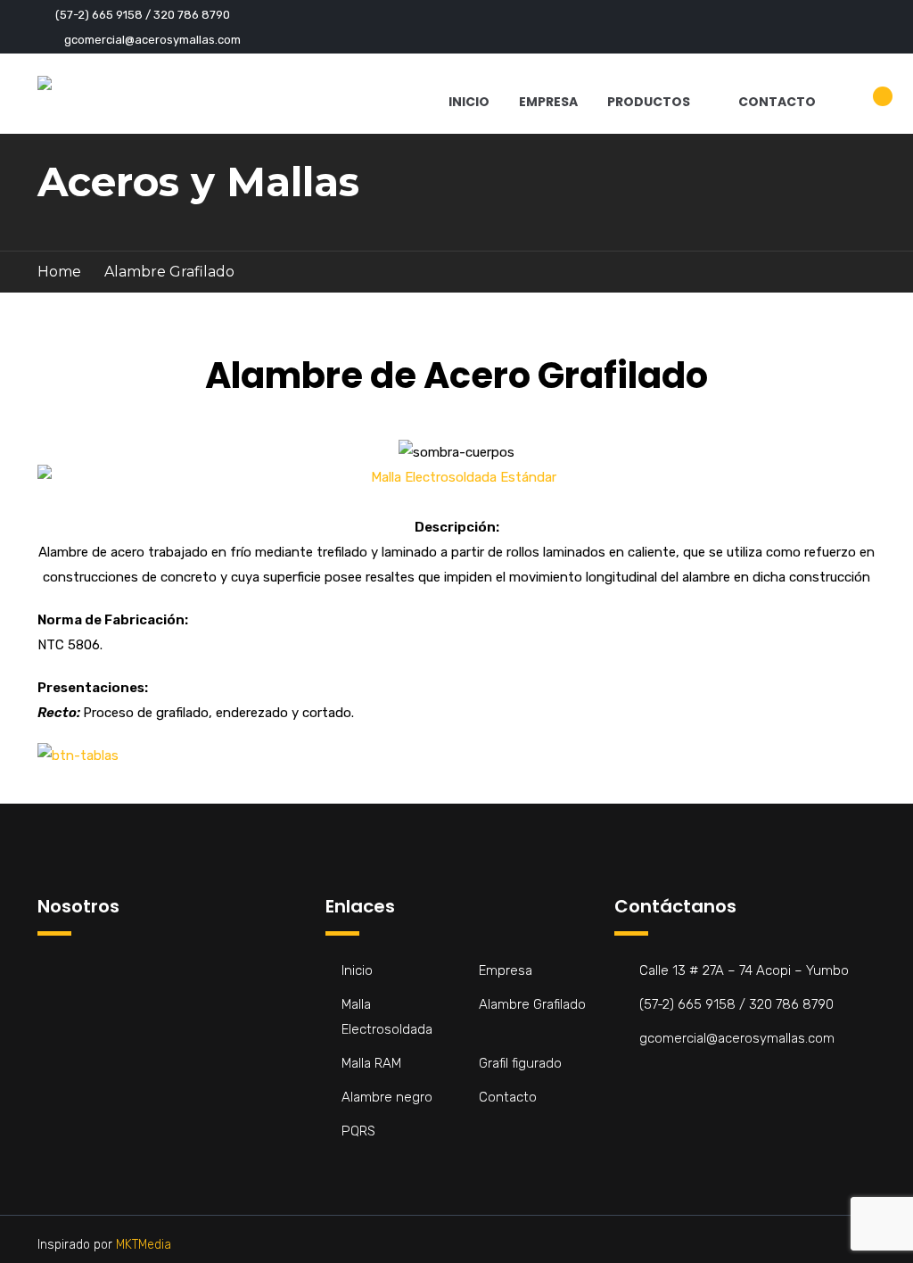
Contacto (777, 102)
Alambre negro (386, 1097)
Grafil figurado (520, 1063)
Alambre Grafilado (532, 1004)
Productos (648, 102)
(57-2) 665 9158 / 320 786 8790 (142, 14)
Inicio (468, 102)
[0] (868, 106)
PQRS (358, 1131)
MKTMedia (143, 1244)
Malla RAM (371, 1063)
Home (59, 271)
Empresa (548, 102)
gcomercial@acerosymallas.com (152, 39)
